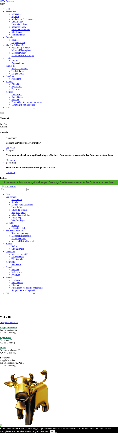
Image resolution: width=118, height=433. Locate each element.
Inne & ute (10, 66)
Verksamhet (11, 11)
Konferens (10, 76)
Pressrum (16, 89)
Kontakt (9, 92)
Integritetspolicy (19, 27)
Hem (8, 8)
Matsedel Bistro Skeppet (23, 55)
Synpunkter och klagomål (23, 105)
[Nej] (56, 432)
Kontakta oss (17, 97)
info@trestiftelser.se (9, 322)
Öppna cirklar (18, 63)
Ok (52, 431)
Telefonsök (17, 94)
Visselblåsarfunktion (21, 29)
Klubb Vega (17, 32)
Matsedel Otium (19, 53)
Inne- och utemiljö (20, 68)
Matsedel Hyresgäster (21, 50)
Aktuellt (9, 81)
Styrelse (15, 16)
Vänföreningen (18, 34)
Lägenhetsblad (18, 42)
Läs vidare (10, 147)
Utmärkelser (17, 21)
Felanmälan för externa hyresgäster (27, 102)
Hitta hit (15, 99)
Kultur (9, 58)
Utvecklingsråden (19, 24)
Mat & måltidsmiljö (14, 45)
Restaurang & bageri (21, 47)
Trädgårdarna (18, 71)
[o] (34, 108)
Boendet (9, 37)
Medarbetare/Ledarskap (22, 19)
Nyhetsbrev (17, 86)
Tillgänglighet (18, 73)
